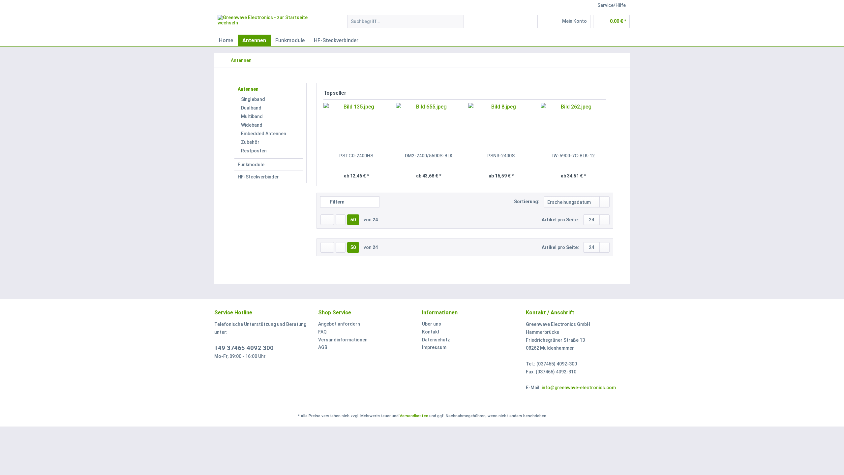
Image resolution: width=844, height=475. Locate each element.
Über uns (431, 324)
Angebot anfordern (339, 324)
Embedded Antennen (263, 133)
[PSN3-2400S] (501, 126)
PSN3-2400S (501, 155)
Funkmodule (251, 164)
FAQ (322, 331)
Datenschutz (436, 339)
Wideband (251, 125)
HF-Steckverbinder (258, 176)
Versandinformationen (343, 339)
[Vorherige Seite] (341, 219)
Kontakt (430, 331)
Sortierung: (526, 201)
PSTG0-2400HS (356, 155)
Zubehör (250, 142)
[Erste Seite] (327, 219)
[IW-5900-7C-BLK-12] (574, 126)
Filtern (337, 202)
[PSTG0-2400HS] (356, 126)
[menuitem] (405, 24)
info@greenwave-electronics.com (579, 387)
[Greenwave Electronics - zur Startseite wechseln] (267, 23)
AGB (322, 347)
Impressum (434, 347)
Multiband (252, 116)
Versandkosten (414, 416)
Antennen (248, 89)
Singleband (253, 99)
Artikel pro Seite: (560, 219)
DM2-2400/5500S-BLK (429, 155)
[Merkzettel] (542, 21)
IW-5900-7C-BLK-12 (573, 155)
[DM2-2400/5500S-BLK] (429, 126)
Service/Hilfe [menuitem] (611, 5)
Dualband (251, 108)
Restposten (254, 150)
